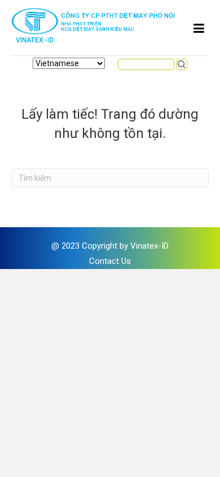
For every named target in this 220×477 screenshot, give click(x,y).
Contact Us (110, 261)
